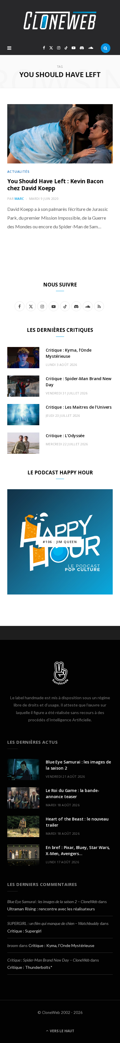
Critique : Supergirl (24, 930)
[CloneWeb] (60, 20)
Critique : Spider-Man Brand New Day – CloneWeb (48, 959)
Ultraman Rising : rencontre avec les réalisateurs (51, 908)
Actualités (18, 171)
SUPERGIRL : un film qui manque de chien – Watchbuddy (53, 923)
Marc (19, 198)
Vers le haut (61, 1030)
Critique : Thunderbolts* (29, 967)
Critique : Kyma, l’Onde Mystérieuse (61, 945)
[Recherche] (105, 48)
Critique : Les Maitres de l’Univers (79, 407)
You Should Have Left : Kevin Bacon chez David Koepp (55, 184)
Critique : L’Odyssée (65, 435)
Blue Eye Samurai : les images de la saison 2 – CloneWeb (52, 901)
